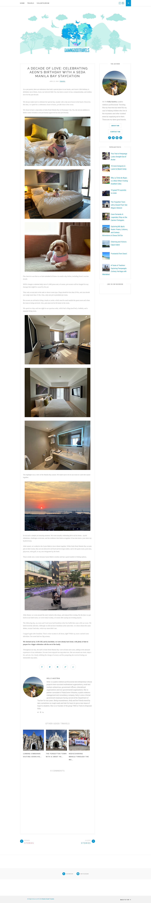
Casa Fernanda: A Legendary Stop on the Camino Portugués (119, 217)
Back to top (125, 899)
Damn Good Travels (48, 899)
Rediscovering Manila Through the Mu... (79, 757)
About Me (115, 125)
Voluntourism (43, 3)
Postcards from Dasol (119, 254)
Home (22, 3)
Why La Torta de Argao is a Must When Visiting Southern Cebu (119, 181)
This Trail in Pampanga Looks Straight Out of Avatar (119, 157)
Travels (30, 3)
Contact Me (115, 131)
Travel (62, 81)
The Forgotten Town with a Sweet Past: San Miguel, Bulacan (119, 205)
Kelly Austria (53, 678)
